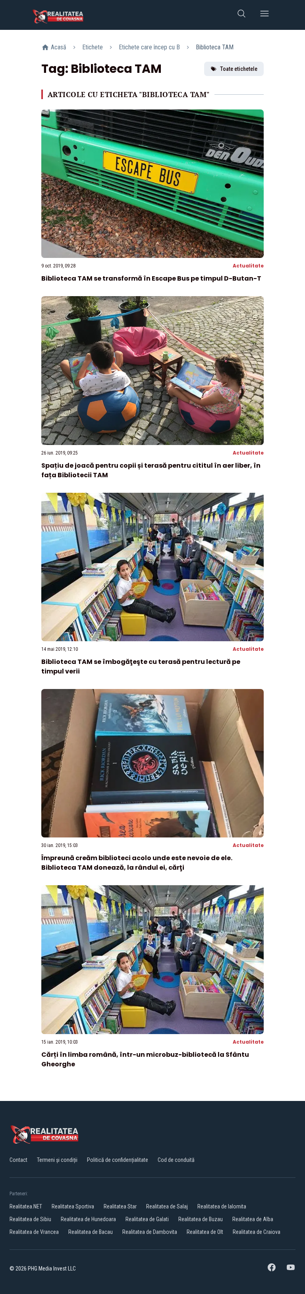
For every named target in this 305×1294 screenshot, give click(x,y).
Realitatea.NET (26, 1206)
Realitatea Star (120, 1206)
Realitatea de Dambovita (149, 1232)
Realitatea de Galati (147, 1219)
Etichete (92, 47)
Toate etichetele (238, 69)
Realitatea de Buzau (200, 1219)
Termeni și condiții (57, 1160)
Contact (18, 1160)
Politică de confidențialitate (117, 1160)
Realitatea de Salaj (167, 1206)
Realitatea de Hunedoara (88, 1219)
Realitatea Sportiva (73, 1206)
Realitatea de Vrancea (34, 1232)
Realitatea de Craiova (256, 1232)
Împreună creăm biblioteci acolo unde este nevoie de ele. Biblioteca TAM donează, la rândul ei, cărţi (136, 862)
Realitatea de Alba (252, 1219)
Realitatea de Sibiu (30, 1219)
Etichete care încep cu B (149, 47)
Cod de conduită (176, 1160)
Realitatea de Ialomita (221, 1206)
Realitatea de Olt (205, 1232)
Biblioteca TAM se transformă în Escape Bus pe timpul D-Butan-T (151, 278)
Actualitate (248, 265)
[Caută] (241, 15)
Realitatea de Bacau (90, 1232)
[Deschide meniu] (264, 15)
